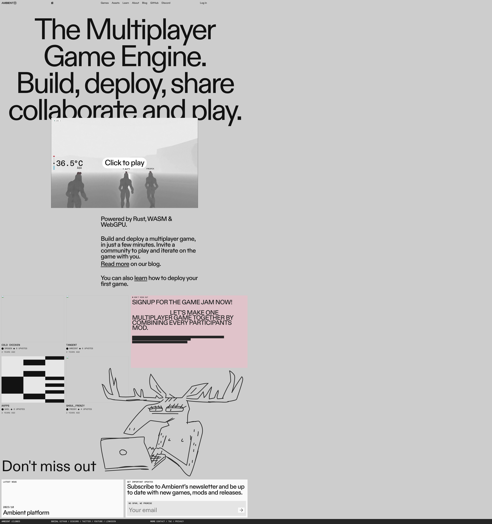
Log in (203, 3)
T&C (170, 521)
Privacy (179, 521)
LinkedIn (111, 521)
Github (63, 521)
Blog (144, 3)
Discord (166, 3)
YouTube (98, 521)
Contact (160, 521)
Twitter (86, 521)
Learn (126, 3)
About (135, 3)
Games (105, 3)
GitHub (154, 3)
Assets (116, 3)
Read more (115, 264)
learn (140, 278)
